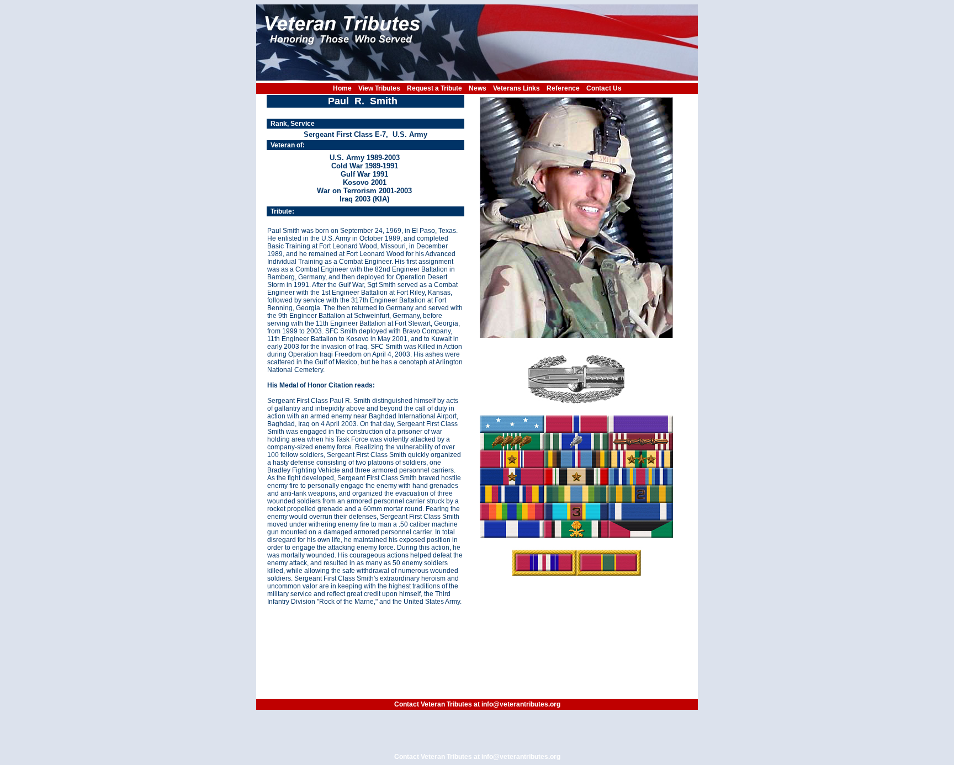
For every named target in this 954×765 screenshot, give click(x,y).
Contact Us (604, 88)
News (477, 88)
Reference (563, 88)
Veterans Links (516, 88)
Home (342, 88)
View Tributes (379, 88)
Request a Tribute (434, 88)
